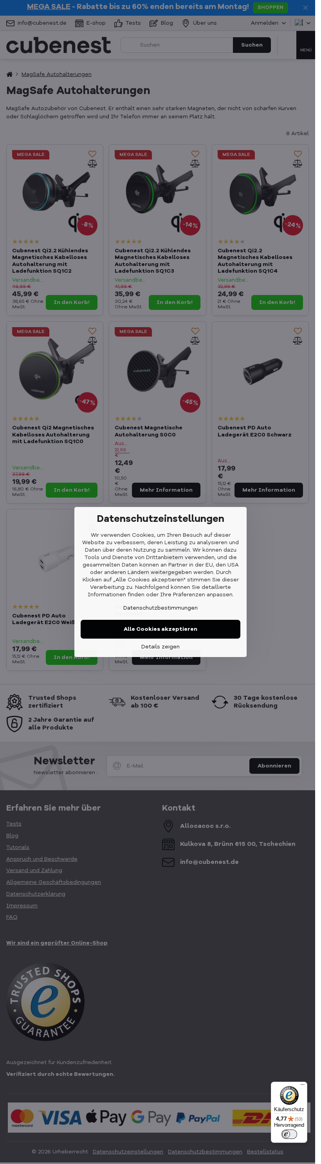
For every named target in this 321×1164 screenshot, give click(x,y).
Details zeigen (160, 647)
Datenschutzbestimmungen (160, 608)
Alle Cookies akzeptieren (160, 629)
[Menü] (302, 1086)
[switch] (289, 1134)
